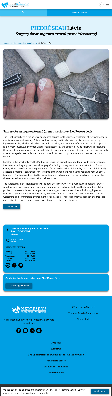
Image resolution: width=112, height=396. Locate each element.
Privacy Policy (56, 372)
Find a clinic (83, 319)
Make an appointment (19, 285)
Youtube (39, 331)
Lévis (32, 278)
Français (56, 342)
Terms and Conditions (56, 366)
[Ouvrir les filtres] (101, 4)
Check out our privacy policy (35, 393)
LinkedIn (32, 331)
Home (6, 43)
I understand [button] (100, 391)
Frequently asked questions (83, 313)
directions (15, 234)
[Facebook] (14, 265)
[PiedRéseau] (29, 310)
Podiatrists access (56, 360)
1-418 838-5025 (17, 240)
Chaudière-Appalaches (27, 43)
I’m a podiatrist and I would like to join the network (56, 354)
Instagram (25, 331)
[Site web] (7, 265)
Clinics (13, 43)
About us (56, 348)
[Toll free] (23, 12)
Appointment (79, 12)
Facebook (18, 331)
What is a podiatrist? (83, 307)
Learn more (12, 206)
